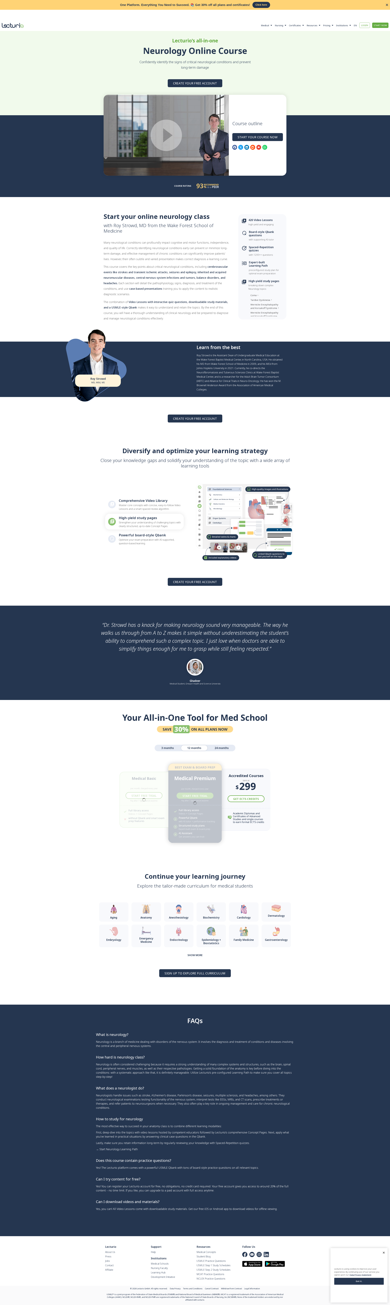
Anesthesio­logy (178, 917)
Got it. (359, 1281)
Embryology (113, 940)
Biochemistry (211, 917)
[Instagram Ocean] (259, 1254)
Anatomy (146, 917)
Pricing (326, 25)
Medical (265, 25)
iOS (206, 1209)
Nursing (279, 25)
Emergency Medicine (146, 940)
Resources (312, 25)
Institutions (342, 25)
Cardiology (244, 917)
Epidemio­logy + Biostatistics (211, 941)
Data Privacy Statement (360, 1275)
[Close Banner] (386, 4)
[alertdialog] (195, 5)
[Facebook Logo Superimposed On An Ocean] (244, 1254)
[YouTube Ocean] (252, 1254)
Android (218, 1209)
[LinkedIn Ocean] (266, 1254)
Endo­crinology (179, 940)
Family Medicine (244, 940)
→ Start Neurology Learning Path (117, 1149)
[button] (234, 147)
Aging (113, 917)
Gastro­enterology (276, 940)
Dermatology (276, 915)
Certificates (295, 25)
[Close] (383, 1252)
